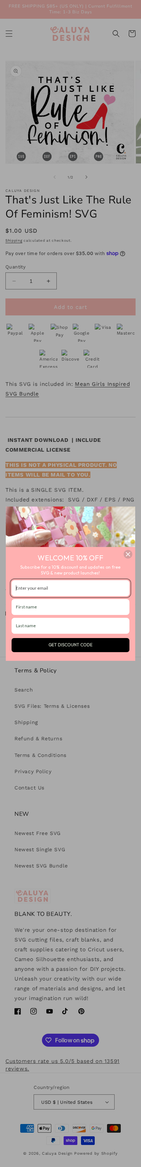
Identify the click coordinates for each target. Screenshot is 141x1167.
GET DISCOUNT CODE (70, 644)
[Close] (128, 554)
